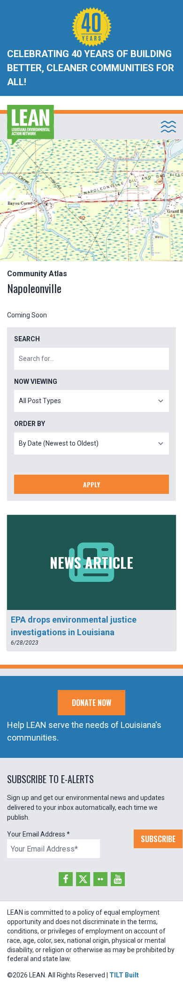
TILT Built (124, 975)
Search (27, 339)
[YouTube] (118, 879)
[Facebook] (66, 879)
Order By (29, 423)
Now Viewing (35, 381)
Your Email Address (38, 834)
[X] (83, 879)
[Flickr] (100, 879)
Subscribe (158, 838)
